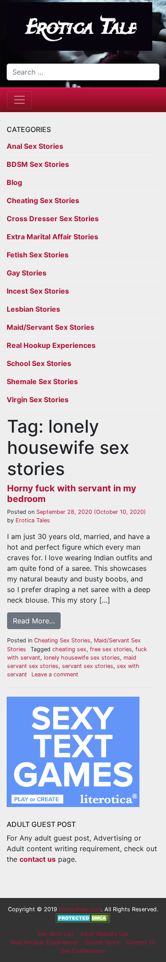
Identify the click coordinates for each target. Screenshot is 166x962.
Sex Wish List (56, 934)
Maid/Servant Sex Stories (50, 327)
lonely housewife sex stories (82, 657)
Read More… (34, 620)
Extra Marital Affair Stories (52, 236)
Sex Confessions (83, 950)
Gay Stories (26, 272)
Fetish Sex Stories (38, 254)
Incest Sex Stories (38, 291)
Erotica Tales (32, 520)
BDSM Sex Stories (38, 164)
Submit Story (102, 942)
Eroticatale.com (80, 909)
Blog (14, 182)
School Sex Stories (39, 363)
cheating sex (69, 649)
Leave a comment (54, 674)
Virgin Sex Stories (38, 399)
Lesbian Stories (33, 309)
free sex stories (111, 649)
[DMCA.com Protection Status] (83, 917)
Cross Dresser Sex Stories (53, 218)
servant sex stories (87, 666)
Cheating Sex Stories (43, 200)
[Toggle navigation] (19, 100)
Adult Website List (104, 934)
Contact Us (141, 942)
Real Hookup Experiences (51, 345)
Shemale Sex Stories (42, 381)
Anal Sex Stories (35, 146)
